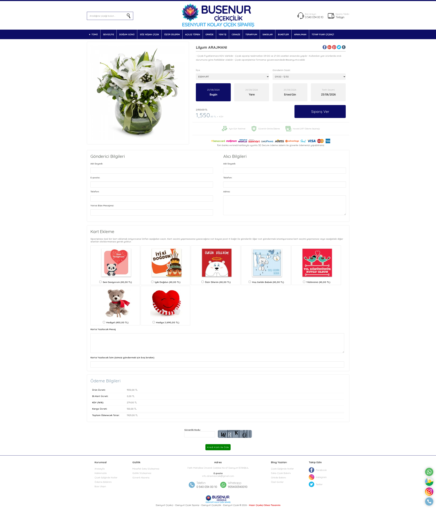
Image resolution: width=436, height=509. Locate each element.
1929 (129, 415)
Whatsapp (234, 483)
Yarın (252, 94)
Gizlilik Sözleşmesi (141, 473)
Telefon (200, 483)
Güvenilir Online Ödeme (269, 129)
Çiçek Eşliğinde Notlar (106, 477)
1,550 (209, 113)
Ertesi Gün (290, 94)
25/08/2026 (290, 92)
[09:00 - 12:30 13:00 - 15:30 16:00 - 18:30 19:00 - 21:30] (309, 76)
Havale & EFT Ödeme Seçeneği (306, 129)
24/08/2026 (251, 92)
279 (129, 402)
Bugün (213, 94)
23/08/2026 (213, 92)
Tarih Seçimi (328, 89)
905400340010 (237, 485)
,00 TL (115, 389)
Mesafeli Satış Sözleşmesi (145, 468)
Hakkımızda (101, 473)
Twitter (319, 484)
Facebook (321, 470)
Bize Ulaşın (100, 486)
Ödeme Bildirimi (103, 482)
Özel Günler (277, 482)
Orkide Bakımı (278, 477)
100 (128, 408)
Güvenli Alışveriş (140, 477)
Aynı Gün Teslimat (237, 129)
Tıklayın (340, 17)
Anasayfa (100, 468)
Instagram (321, 477)
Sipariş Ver (320, 111)
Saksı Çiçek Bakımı (281, 473)
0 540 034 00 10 (314, 17)
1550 (129, 389)
